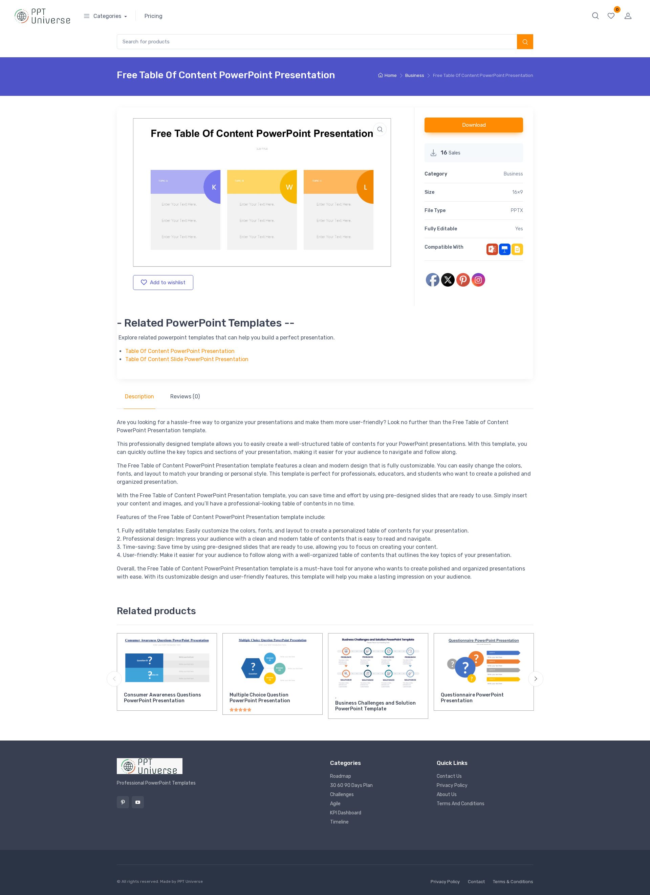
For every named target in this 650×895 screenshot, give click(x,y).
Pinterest (123, 802)
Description (139, 396)
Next (535, 678)
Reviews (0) (185, 396)
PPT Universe (190, 881)
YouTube (138, 802)
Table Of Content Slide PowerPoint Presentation (186, 359)
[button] (595, 15)
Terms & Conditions (513, 881)
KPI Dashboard (345, 813)
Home (391, 75)
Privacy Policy (452, 785)
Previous (114, 678)
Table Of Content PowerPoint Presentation (180, 351)
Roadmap (340, 776)
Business (414, 75)
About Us (447, 794)
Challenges (342, 794)
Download (474, 125)
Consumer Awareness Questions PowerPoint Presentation (162, 698)
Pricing (153, 16)
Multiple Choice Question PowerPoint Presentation (260, 698)
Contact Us (449, 776)
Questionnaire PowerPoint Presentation (472, 698)
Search (525, 42)
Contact (476, 881)
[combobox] (325, 41)
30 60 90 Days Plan (351, 785)
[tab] (139, 396)
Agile (335, 804)
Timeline (339, 822)
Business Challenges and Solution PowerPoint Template (375, 706)
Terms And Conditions (460, 804)
